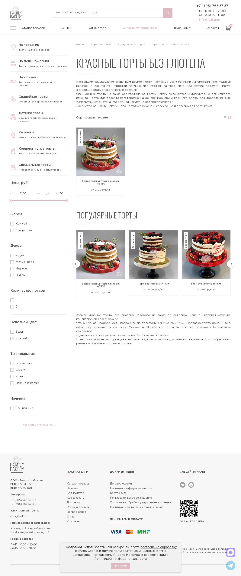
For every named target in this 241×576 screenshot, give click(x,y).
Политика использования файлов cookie (136, 507)
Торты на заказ (101, 45)
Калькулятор (97, 28)
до (48, 193)
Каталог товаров (33, 28)
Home (80, 45)
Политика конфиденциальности (131, 488)
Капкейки (26, 132)
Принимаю (120, 566)
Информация (181, 28)
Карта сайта (118, 493)
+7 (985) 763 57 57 (23, 500)
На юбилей (27, 77)
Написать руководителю (139, 28)
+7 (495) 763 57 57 (212, 6)
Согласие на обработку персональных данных (140, 502)
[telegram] (230, 565)
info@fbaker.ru (209, 20)
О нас (70, 517)
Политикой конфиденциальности (120, 559)
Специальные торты (35, 165)
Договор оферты (121, 484)
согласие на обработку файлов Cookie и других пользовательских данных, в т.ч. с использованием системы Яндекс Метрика (125, 551)
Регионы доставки (79, 507)
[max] (230, 552)
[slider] (10, 200)
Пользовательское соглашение (131, 498)
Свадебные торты (33, 96)
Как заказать (75, 498)
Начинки (66, 28)
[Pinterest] (191, 485)
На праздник (29, 45)
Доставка (73, 502)
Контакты (212, 28)
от (12, 193)
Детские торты (31, 113)
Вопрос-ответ (76, 512)
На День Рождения (34, 61)
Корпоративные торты (37, 148)
